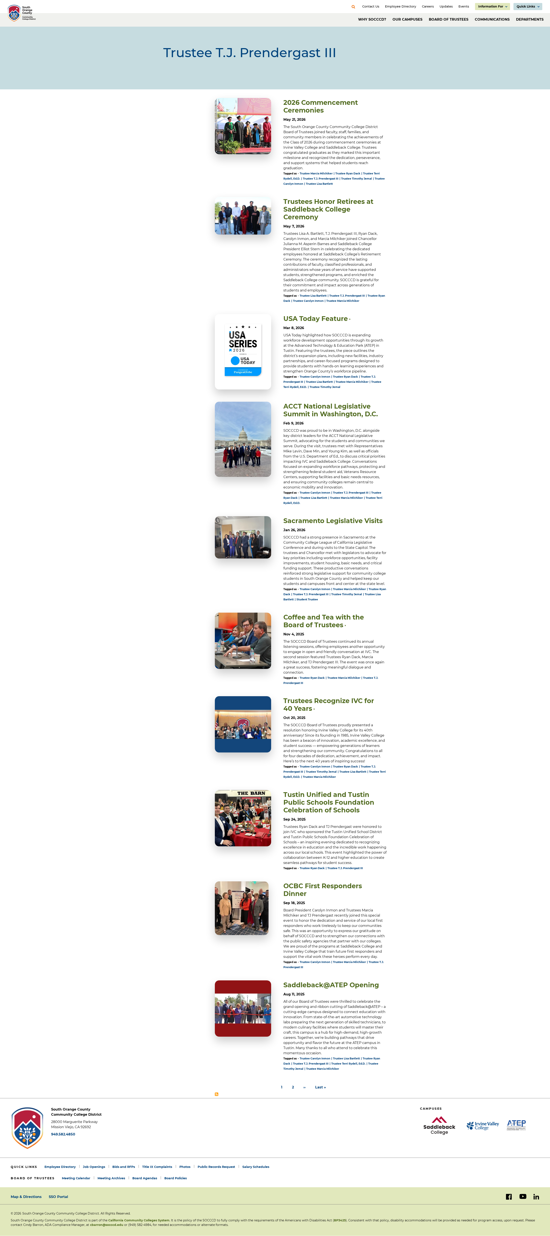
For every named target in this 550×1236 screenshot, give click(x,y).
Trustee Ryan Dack (347, 173)
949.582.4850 (63, 1134)
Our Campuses (407, 19)
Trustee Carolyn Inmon (308, 300)
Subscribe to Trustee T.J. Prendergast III (216, 1094)
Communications (492, 19)
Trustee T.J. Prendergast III (320, 178)
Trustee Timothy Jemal (356, 178)
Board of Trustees (448, 19)
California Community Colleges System (139, 1220)
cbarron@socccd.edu (106, 1225)
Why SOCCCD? (372, 19)
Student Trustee (307, 599)
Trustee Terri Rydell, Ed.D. (348, 1063)
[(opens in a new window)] (243, 641)
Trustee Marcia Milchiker (316, 173)
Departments (530, 19)
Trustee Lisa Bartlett (319, 183)
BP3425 (340, 1220)
